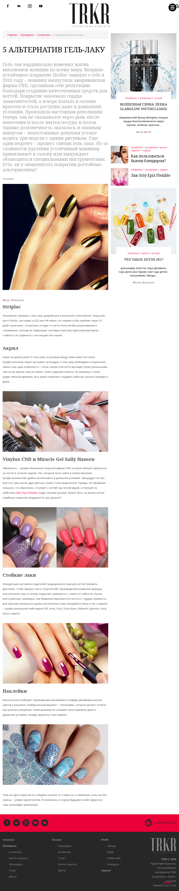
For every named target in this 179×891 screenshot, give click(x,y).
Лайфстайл (114, 858)
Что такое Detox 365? (143, 259)
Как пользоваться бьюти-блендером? (148, 158)
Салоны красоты (165, 822)
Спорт (12, 870)
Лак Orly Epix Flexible (150, 175)
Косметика (145, 98)
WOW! (105, 839)
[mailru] (44, 823)
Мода (110, 852)
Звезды (111, 845)
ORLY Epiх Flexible (26, 492)
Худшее (147, 150)
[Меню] (172, 7)
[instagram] (30, 6)
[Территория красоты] (89, 15)
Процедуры (16, 864)
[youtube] (41, 6)
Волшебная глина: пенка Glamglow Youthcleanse (143, 106)
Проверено (131, 98)
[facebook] (8, 6)
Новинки (8, 839)
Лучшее (158, 98)
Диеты (145, 253)
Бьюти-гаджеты (18, 858)
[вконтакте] (19, 6)
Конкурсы (113, 864)
